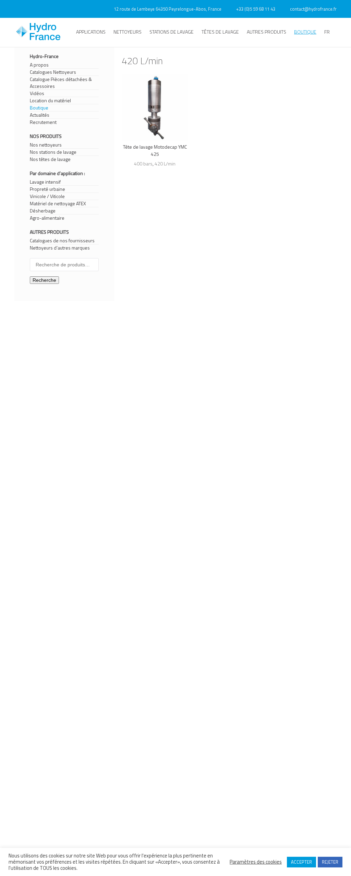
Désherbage (43, 210)
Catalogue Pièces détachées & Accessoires (61, 83)
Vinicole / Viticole (47, 196)
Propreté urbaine (47, 189)
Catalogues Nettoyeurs (53, 72)
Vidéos (37, 93)
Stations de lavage (171, 31)
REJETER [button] (330, 861)
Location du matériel (50, 100)
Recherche (44, 280)
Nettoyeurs (127, 31)
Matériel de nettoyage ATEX (58, 203)
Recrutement (43, 122)
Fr (327, 31)
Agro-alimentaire (47, 218)
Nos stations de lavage (53, 152)
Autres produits (266, 31)
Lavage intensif (45, 181)
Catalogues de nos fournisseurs (62, 240)
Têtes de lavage (220, 31)
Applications (91, 31)
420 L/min (165, 163)
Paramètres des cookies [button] (256, 862)
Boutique (305, 31)
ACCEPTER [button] (301, 861)
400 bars (143, 163)
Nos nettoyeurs (46, 144)
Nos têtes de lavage (50, 159)
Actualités (39, 115)
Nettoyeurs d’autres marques (60, 247)
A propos (39, 64)
